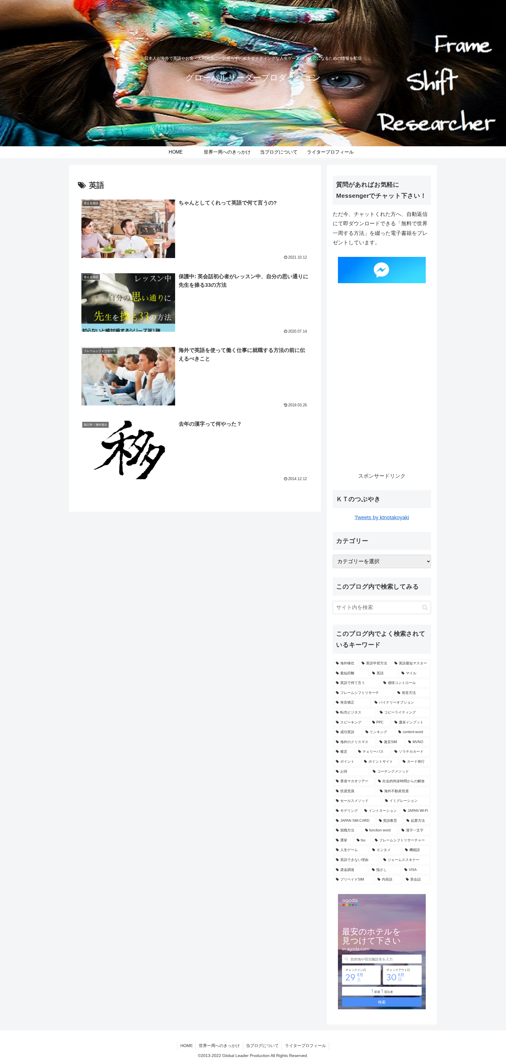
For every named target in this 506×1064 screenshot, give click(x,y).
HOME (186, 1045)
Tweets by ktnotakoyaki (382, 517)
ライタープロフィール (305, 1045)
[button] (425, 607)
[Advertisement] (382, 380)
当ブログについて (262, 1045)
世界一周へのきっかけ (219, 1045)
